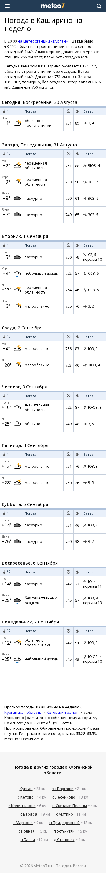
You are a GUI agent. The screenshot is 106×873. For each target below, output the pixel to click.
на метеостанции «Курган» (43, 41)
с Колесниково (22, 805)
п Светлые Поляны (69, 805)
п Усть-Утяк (64, 831)
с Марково (23, 822)
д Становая (64, 839)
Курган (26, 788)
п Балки (28, 839)
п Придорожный (64, 822)
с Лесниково (63, 797)
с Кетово (26, 797)
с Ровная (27, 831)
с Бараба (28, 814)
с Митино (64, 814)
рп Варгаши (63, 788)
